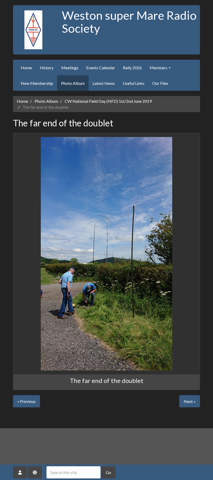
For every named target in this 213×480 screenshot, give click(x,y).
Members (159, 67)
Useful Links (133, 83)
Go (108, 472)
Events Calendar (100, 67)
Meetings (69, 67)
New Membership (37, 83)
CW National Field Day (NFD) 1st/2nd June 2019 (108, 101)
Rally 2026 (132, 67)
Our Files (160, 83)
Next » (190, 401)
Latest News (103, 83)
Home (26, 67)
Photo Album (73, 83)
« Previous (26, 401)
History (47, 67)
